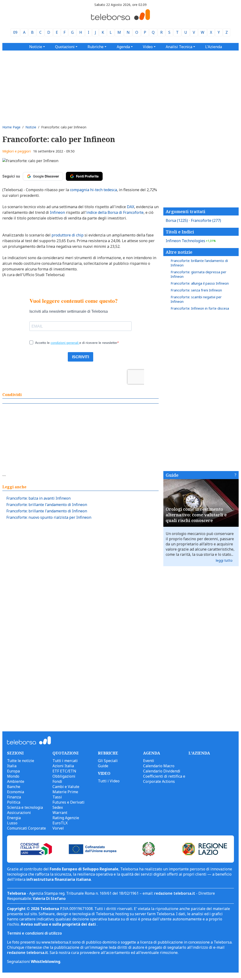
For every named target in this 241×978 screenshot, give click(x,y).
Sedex (57, 807)
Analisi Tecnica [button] (179, 46)
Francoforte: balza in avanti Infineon (38, 498)
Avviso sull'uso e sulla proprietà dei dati (59, 924)
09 (15, 32)
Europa (13, 771)
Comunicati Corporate (26, 828)
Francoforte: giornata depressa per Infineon (198, 274)
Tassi (57, 797)
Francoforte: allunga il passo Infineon (200, 283)
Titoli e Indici (180, 232)
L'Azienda (213, 46)
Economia (15, 791)
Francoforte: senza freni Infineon (196, 290)
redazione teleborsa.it (174, 893)
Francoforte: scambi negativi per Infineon (196, 299)
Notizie (30, 127)
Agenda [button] (123, 46)
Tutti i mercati (65, 760)
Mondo (13, 776)
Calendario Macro (158, 765)
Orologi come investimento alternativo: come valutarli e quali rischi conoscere (196, 514)
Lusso (12, 823)
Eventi (148, 760)
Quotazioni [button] (65, 46)
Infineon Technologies (191, 240)
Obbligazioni (63, 776)
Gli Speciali (108, 760)
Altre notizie (179, 252)
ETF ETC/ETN (64, 771)
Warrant (59, 812)
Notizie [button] (35, 46)
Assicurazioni (19, 812)
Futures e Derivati (68, 802)
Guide (172, 475)
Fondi (57, 781)
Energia (14, 817)
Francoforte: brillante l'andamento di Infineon (46, 504)
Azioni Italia (63, 765)
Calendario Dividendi (161, 771)
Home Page (11, 127)
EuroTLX (60, 823)
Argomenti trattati (185, 211)
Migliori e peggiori (16, 151)
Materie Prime (65, 791)
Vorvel (58, 828)
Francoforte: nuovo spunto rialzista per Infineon (48, 517)
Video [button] (148, 46)
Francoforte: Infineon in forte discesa (200, 308)
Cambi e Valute (65, 786)
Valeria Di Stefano (49, 898)
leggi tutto (224, 560)
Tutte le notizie (20, 760)
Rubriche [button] (96, 46)
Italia (11, 765)
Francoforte (206, 220)
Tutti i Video (109, 781)
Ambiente (15, 781)
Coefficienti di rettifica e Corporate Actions (164, 779)
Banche (13, 786)
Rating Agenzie (65, 817)
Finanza (14, 797)
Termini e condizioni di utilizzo (34, 933)
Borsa (177, 220)
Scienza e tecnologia (25, 807)
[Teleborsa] (120, 18)
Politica (13, 802)
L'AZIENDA (199, 753)
